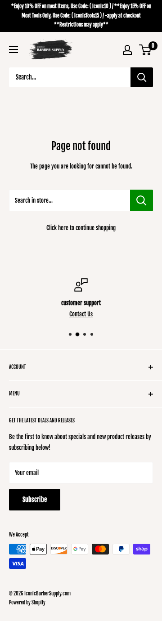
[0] (145, 49)
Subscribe (34, 499)
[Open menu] (13, 49)
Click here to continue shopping (81, 227)
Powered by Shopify (27, 602)
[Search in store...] (141, 200)
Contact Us (81, 314)
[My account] (127, 50)
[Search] (141, 77)
